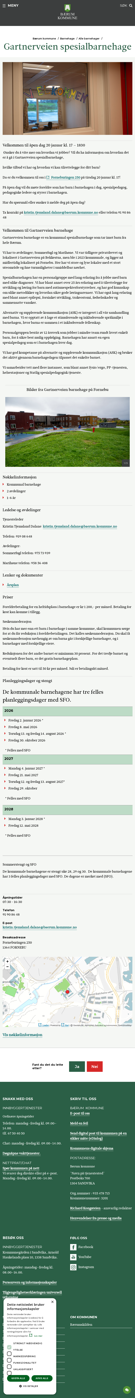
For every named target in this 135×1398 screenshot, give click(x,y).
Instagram (86, 1267)
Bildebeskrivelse (28, 463)
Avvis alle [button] (42, 1378)
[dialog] (30, 1346)
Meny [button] (13, 6)
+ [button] (7, 961)
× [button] (52, 1302)
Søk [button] (123, 6)
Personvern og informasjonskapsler (30, 1282)
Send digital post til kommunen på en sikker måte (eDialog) (98, 1136)
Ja (77, 1066)
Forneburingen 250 (65, 177)
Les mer (37, 1335)
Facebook (85, 1247)
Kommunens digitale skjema (91, 1148)
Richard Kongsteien (85, 1208)
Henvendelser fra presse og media (96, 1218)
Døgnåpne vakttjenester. (22, 1153)
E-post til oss (80, 1113)
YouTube (84, 1257)
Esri (67, 1025)
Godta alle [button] (18, 1378)
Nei (94, 1066)
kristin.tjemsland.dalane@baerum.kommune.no (61, 212)
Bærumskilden (81, 1324)
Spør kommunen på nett (21, 1168)
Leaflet (46, 1025)
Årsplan (13, 585)
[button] (30, 1386)
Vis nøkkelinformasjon (22, 1034)
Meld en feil (79, 1123)
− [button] (7, 967)
